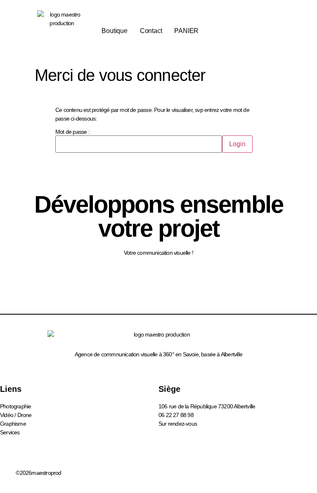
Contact (151, 30)
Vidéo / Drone (16, 415)
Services (10, 432)
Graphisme (13, 423)
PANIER (186, 30)
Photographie (15, 406)
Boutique (114, 30)
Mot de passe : (72, 132)
